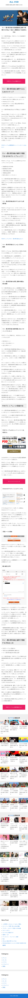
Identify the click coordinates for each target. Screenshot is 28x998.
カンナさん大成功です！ (8, 932)
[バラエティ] (5, 964)
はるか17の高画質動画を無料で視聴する (23, 745)
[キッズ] (4, 960)
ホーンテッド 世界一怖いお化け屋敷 (11, 926)
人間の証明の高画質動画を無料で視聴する (14, 860)
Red (3, 939)
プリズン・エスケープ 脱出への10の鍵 (12, 928)
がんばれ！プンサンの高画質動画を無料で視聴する (14, 728)
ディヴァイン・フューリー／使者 (10, 936)
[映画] (4, 966)
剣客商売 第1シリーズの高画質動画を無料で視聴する (5, 893)
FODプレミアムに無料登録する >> (14, 707)
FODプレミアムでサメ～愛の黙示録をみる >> (12, 238)
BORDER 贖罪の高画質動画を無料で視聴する (14, 759)
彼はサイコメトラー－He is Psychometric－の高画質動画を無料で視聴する (5, 845)
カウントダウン (6, 930)
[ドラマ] (11, 718)
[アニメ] (4, 957)
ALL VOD (14, 2)
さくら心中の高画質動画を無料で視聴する (23, 909)
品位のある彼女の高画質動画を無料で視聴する (5, 825)
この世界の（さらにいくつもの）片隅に (12, 924)
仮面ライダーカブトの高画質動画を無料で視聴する (23, 775)
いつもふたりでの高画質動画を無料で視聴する (5, 909)
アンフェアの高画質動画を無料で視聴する (14, 876)
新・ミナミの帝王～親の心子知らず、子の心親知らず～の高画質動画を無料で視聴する (5, 878)
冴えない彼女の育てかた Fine (9, 941)
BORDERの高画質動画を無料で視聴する (14, 745)
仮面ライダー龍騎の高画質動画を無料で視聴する (5, 806)
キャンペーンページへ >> (14, 481)
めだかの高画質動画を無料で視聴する (14, 843)
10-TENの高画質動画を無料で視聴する (23, 893)
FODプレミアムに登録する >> (14, 81)
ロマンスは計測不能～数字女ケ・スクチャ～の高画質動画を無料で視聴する (5, 730)
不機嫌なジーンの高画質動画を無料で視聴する (5, 860)
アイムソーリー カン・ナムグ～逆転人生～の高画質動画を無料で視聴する (23, 827)
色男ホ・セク (6, 934)
